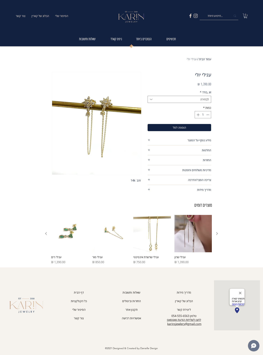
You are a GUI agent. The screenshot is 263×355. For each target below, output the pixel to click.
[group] (131, 239)
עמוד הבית (205, 59)
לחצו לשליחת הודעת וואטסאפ (184, 320)
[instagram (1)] (196, 16)
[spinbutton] (203, 114)
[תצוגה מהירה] (193, 233)
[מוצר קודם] (217, 233)
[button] (245, 16)
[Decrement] (208, 114)
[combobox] (179, 99)
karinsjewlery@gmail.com (184, 324)
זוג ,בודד (205, 92)
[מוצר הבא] (46, 233)
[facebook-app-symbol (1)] (190, 16)
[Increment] (197, 114)
